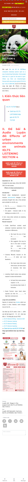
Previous (4, 401)
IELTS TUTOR (11, 107)
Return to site (6, 417)
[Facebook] (4, 421)
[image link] (14, 26)
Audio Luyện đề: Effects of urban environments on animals (14, 164)
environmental (11, 197)
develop (18, 302)
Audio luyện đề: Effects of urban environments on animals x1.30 (14, 173)
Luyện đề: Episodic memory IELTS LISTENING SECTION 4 (12, 412)
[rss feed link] (5, 425)
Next (3, 409)
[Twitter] (10, 421)
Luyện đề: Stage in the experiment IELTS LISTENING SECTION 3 (12, 405)
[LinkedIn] (16, 421)
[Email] (21, 421)
